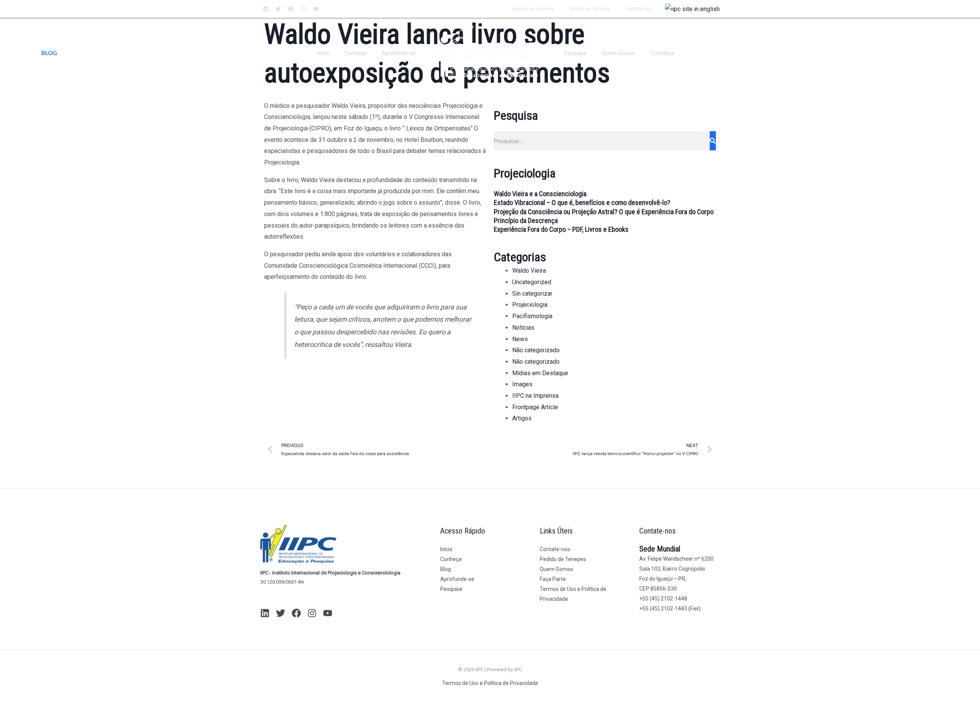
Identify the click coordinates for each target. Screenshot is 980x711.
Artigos (522, 418)
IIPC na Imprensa (535, 395)
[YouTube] (327, 613)
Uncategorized (531, 282)
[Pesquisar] (713, 140)
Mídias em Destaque (540, 373)
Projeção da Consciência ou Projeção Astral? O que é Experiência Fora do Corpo (604, 212)
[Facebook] (296, 613)
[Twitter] (280, 613)
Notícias (523, 327)
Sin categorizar (532, 293)
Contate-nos (639, 8)
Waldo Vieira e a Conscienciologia (540, 194)
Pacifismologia (532, 316)
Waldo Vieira (529, 270)
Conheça (355, 53)
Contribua (662, 53)
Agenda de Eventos (533, 8)
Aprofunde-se (399, 53)
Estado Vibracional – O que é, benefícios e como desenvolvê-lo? (582, 202)
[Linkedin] (265, 613)
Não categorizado (536, 350)
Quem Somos (618, 53)
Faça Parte (553, 579)
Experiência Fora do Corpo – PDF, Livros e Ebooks (561, 229)
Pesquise (575, 53)
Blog (445, 569)
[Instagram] (312, 613)
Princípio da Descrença (526, 220)
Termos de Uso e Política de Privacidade (490, 683)
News (520, 339)
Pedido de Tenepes (589, 8)
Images (522, 384)
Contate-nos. (555, 549)
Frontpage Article (535, 407)
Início (323, 53)
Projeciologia (529, 304)
